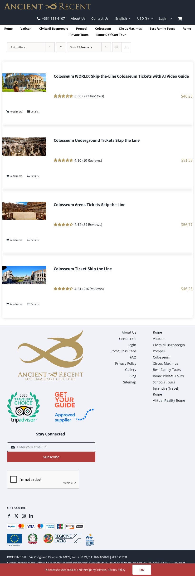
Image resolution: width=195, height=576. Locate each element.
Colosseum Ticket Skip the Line (83, 268)
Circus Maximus (130, 28)
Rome (8, 28)
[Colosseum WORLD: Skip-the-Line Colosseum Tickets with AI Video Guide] (24, 82)
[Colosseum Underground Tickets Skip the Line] (24, 146)
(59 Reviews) (92, 224)
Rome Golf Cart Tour (111, 35)
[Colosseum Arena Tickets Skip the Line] (24, 211)
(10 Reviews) (92, 160)
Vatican (25, 28)
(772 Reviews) (93, 96)
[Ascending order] (60, 47)
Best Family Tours (162, 28)
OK (141, 569)
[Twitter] (16, 516)
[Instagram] (24, 516)
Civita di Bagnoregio (53, 28)
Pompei (81, 28)
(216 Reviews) (93, 288)
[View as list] (126, 47)
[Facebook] (9, 516)
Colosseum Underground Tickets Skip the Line (97, 140)
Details (34, 111)
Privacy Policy (116, 570)
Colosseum (103, 28)
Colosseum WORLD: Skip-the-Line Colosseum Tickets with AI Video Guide (121, 76)
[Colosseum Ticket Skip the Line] (24, 275)
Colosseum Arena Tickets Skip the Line (89, 204)
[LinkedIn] (31, 516)
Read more (16, 111)
